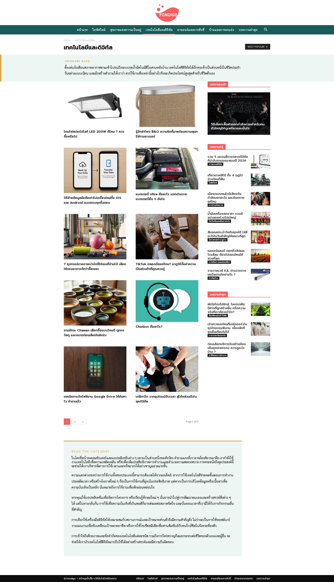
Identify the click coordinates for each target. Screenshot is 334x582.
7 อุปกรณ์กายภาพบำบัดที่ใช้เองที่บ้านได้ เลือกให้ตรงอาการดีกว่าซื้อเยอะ (95, 266)
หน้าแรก (82, 29)
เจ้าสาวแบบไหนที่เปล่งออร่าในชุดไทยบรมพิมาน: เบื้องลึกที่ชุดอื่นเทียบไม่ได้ (227, 328)
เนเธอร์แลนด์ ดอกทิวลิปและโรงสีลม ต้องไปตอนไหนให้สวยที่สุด (226, 255)
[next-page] (83, 421)
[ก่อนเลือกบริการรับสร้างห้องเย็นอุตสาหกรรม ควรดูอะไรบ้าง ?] (260, 349)
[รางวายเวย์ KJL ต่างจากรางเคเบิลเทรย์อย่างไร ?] (260, 275)
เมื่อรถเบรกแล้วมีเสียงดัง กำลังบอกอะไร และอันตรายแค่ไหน (226, 198)
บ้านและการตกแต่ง (221, 29)
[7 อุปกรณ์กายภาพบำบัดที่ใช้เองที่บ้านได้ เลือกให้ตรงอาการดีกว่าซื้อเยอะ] (95, 236)
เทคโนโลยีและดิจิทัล (159, 29)
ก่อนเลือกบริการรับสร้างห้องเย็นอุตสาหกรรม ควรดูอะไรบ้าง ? (227, 348)
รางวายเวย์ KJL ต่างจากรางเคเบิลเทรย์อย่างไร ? (227, 272)
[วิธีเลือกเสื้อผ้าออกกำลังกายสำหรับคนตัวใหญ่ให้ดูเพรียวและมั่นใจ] (239, 113)
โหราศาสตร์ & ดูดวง (217, 239)
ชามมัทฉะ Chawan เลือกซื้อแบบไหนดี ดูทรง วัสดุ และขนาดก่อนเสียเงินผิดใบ (94, 333)
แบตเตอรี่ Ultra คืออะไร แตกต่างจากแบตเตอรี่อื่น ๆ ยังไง (161, 196)
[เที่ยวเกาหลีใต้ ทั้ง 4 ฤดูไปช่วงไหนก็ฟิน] (260, 179)
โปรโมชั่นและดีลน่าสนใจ (219, 221)
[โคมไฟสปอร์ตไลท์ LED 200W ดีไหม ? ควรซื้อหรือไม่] (95, 104)
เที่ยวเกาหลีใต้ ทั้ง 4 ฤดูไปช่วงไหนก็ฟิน (225, 177)
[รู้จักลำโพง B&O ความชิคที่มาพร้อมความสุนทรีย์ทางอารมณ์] (167, 104)
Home (67, 40)
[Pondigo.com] (167, 13)
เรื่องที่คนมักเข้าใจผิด (218, 315)
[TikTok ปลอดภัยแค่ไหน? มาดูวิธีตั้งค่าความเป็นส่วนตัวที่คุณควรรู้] (167, 236)
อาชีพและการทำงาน (217, 355)
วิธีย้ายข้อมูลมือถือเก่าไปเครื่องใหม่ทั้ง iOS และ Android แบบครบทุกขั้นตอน (92, 200)
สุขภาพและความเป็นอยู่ (125, 29)
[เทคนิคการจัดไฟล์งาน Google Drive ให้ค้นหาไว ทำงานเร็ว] (95, 369)
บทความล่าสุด (248, 29)
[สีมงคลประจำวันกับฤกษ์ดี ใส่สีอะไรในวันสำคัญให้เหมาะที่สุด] (260, 237)
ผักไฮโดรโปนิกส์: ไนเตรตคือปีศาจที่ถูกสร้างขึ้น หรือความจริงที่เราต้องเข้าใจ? (226, 308)
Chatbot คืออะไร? (149, 326)
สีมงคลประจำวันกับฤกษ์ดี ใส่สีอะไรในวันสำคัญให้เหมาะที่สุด (227, 234)
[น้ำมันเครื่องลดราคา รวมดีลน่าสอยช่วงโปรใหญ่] (260, 218)
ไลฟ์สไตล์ (99, 29)
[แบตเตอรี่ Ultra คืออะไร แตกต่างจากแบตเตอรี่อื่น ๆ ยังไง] (167, 168)
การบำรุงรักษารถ (216, 205)
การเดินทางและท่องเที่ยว (219, 262)
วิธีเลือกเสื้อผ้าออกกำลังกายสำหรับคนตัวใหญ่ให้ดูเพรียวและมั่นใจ (238, 126)
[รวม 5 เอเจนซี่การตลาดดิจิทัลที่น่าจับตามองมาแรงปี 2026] (260, 161)
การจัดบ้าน (213, 278)
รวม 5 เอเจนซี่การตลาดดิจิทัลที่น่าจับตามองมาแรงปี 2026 (228, 158)
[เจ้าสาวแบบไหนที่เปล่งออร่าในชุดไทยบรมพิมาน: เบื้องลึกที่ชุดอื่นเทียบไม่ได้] (260, 329)
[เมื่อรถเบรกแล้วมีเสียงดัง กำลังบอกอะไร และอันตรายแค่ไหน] (260, 198)
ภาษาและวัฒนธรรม (217, 335)
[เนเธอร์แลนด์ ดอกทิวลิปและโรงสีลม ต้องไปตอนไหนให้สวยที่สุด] (260, 255)
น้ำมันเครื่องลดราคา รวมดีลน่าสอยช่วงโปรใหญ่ (225, 215)
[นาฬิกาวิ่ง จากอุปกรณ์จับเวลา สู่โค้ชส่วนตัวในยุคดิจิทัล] (167, 369)
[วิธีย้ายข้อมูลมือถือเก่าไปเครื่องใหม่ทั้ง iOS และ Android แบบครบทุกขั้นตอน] (95, 170)
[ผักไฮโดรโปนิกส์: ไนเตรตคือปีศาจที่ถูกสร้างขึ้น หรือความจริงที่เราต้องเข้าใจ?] (260, 309)
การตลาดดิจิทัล (215, 164)
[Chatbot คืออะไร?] (167, 301)
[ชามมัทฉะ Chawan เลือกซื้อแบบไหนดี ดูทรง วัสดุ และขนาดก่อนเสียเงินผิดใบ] (95, 303)
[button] (265, 30)
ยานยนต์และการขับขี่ (190, 29)
